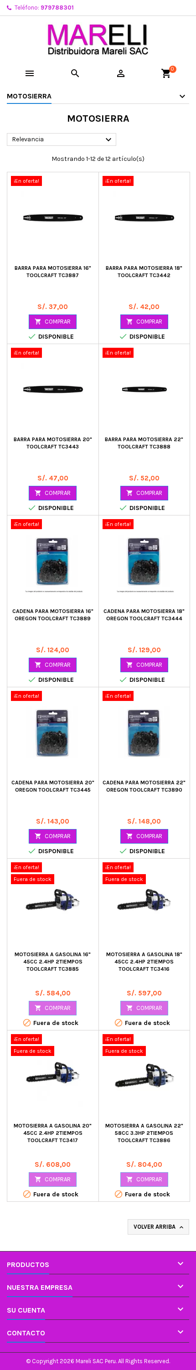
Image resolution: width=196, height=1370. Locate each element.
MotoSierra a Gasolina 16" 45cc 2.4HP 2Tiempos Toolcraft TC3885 (53, 961)
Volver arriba (159, 1227)
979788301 (57, 7)
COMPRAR (53, 321)
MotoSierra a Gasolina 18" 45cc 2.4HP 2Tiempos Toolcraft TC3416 (144, 961)
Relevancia (63, 139)
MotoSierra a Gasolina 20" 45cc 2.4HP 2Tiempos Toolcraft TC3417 (53, 1133)
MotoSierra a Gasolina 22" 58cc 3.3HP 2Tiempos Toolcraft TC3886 (144, 1133)
